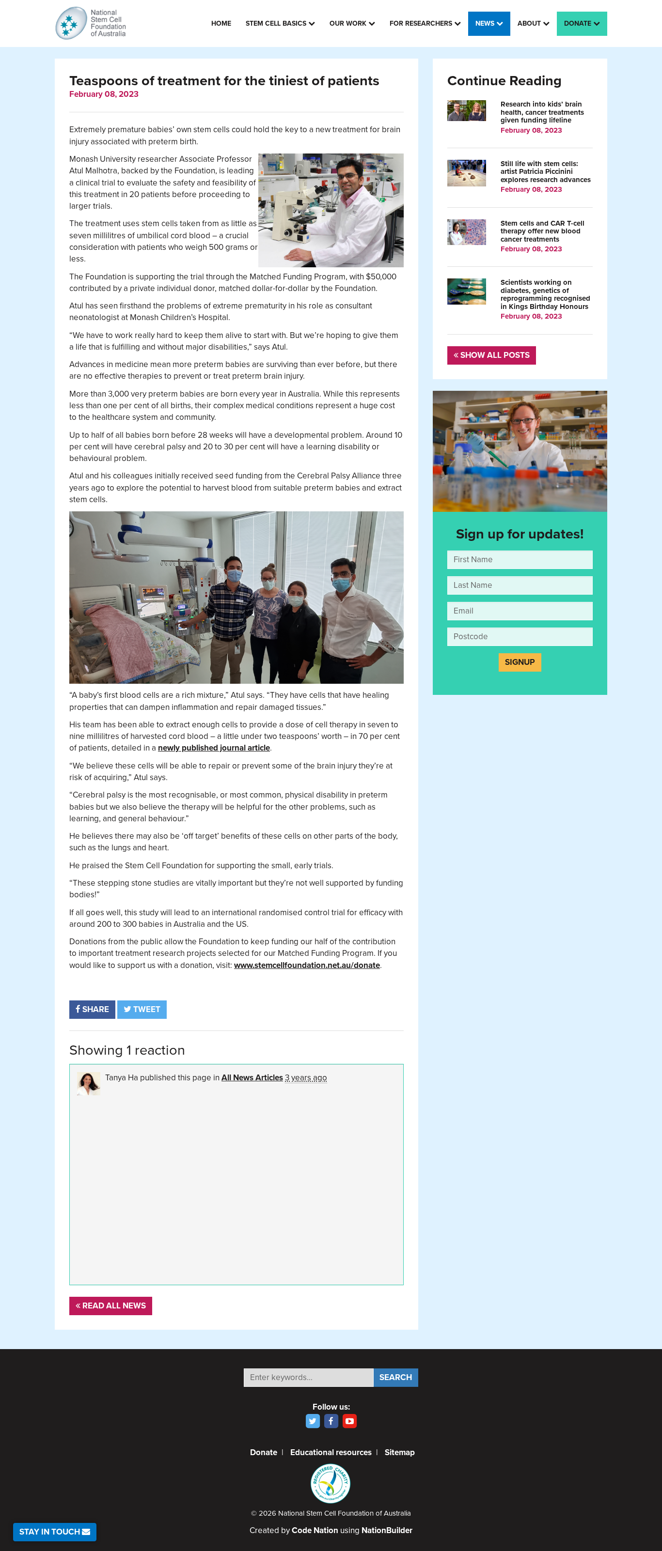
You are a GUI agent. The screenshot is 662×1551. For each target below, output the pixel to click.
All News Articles (252, 1078)
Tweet (145, 1009)
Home (221, 23)
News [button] (485, 23)
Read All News (113, 1306)
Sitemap (400, 1452)
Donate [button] (578, 23)
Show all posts (494, 355)
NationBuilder (387, 1530)
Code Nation (315, 1530)
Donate (263, 1452)
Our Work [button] (349, 23)
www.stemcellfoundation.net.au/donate (307, 965)
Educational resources (331, 1452)
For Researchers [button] (422, 23)
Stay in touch (50, 1532)
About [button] (530, 23)
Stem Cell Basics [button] (277, 23)
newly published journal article (214, 748)
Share (94, 1009)
